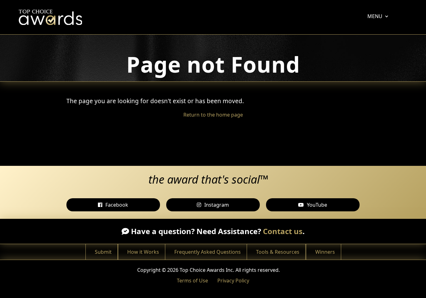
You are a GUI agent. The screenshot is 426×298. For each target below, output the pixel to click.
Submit (103, 251)
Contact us (283, 231)
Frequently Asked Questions (207, 251)
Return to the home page (213, 114)
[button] (375, 16)
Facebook (116, 204)
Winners (325, 251)
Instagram (216, 204)
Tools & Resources (277, 251)
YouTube (317, 204)
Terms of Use (192, 280)
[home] (52, 17)
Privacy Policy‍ (233, 280)
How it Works (143, 251)
